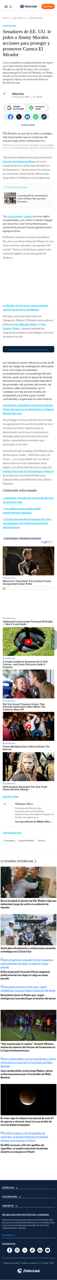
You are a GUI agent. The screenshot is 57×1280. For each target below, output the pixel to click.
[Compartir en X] (19, 116)
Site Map (44, 1263)
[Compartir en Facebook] (11, 116)
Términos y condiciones (30, 1263)
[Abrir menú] (6, 6)
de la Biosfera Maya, (26, 324)
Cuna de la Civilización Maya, (19, 161)
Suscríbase (48, 6)
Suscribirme (8, 1235)
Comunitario (36, 18)
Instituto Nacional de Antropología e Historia (28, 471)
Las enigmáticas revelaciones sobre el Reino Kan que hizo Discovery (32, 198)
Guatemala (18, 18)
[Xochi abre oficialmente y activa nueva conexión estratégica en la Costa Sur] (29, 930)
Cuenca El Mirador (26, 840)
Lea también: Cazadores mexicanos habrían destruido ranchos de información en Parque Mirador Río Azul (28, 409)
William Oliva (18, 93)
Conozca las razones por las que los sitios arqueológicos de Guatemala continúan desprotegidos (27, 523)
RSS (52, 1263)
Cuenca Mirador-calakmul (20, 216)
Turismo (41, 840)
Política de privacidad (11, 1263)
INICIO (6, 18)
